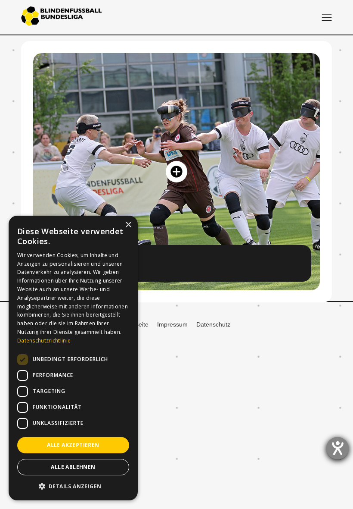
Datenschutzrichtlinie (44, 340)
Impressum (172, 324)
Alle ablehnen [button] (73, 467)
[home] (61, 17)
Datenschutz (213, 324)
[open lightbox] (176, 171)
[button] (327, 17)
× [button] (128, 225)
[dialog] (73, 358)
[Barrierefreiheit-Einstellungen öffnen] (337, 448)
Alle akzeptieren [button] (73, 445)
